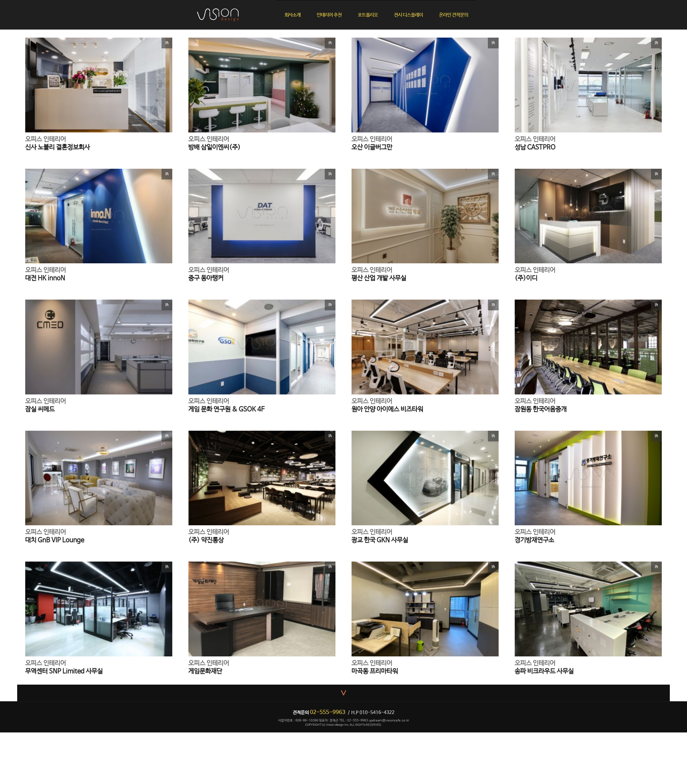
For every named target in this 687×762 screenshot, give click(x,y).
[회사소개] (300, 5)
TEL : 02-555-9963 (353, 721)
